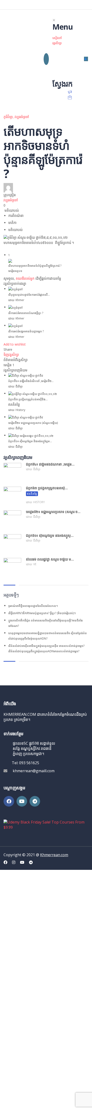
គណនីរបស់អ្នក (25, 278)
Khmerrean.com (54, 854)
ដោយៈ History (16, 410)
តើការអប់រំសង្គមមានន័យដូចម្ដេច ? (26, 331)
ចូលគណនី (50, 1102)
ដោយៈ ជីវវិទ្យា (15, 386)
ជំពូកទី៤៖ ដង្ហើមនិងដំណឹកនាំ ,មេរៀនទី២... (31, 381)
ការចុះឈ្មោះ (36, 1102)
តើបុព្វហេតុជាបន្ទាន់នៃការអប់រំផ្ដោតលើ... (29, 295)
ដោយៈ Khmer (16, 300)
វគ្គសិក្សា (57, 43)
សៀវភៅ (57, 38)
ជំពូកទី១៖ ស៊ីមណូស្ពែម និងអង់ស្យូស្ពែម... (30, 441)
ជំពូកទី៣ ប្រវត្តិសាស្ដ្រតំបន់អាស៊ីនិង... (28, 399)
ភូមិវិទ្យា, (9, 117)
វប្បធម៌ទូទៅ (22, 117)
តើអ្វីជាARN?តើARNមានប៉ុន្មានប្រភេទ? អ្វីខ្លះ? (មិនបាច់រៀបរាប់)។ (42, 613)
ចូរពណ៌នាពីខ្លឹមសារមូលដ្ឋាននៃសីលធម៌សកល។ (33, 606)
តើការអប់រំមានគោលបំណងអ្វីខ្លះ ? (25, 313)
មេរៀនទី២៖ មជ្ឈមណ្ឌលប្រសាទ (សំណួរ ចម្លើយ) (33, 423)
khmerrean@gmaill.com (33, 770)
